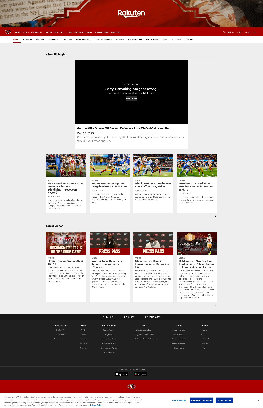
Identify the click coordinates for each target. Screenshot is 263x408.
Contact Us (60, 330)
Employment (60, 334)
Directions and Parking (109, 348)
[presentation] (216, 216)
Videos (83, 334)
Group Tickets (179, 348)
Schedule (204, 334)
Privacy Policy (96, 405)
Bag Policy (109, 334)
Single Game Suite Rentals (144, 334)
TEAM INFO (204, 325)
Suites (144, 325)
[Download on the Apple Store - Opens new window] (122, 374)
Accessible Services (109, 343)
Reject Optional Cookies (201, 400)
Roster (204, 330)
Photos (83, 339)
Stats (204, 348)
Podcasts (83, 343)
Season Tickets (178, 334)
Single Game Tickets (178, 343)
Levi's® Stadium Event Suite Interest (144, 339)
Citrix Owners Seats (178, 339)
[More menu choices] (124, 32)
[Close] (259, 400)
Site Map (83, 348)
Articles (83, 330)
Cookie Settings (179, 400)
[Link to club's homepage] (7, 32)
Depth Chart (204, 339)
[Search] (224, 32)
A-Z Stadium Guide (109, 339)
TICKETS (178, 325)
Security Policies (109, 352)
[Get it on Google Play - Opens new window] (140, 375)
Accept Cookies (224, 400)
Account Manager (178, 330)
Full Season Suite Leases (144, 330)
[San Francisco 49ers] (131, 387)
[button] (131, 98)
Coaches (204, 343)
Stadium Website (109, 330)
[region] (131, 400)
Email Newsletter (60, 339)
